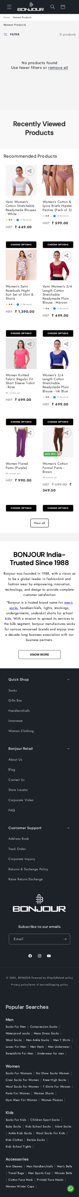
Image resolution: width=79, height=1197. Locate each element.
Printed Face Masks (50, 1180)
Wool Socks (14, 1040)
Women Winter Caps (20, 1186)
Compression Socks (44, 1027)
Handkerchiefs (19, 710)
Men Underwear (59, 1047)
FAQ (11, 810)
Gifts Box (15, 700)
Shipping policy (58, 985)
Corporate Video (20, 800)
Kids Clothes (14, 1140)
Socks (12, 690)
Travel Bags (16, 1173)
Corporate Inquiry (21, 859)
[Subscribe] (65, 939)
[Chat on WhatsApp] (70, 1188)
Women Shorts (44, 1093)
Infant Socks (63, 1126)
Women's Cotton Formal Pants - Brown (55, 467)
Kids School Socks (38, 1126)
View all (39, 523)
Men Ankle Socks (37, 1040)
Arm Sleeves (14, 1166)
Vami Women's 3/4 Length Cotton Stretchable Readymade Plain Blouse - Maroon (57, 294)
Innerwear (15, 720)
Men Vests (37, 1047)
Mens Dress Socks (46, 1033)
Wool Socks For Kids (50, 1133)
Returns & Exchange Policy (28, 869)
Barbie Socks (36, 1140)
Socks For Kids (16, 1120)
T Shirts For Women (56, 1086)
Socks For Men (16, 1027)
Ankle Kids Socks (20, 1133)
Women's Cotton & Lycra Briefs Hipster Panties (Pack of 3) (57, 205)
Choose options (21, 244)
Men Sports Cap (39, 1173)
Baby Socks (13, 1126)
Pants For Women (18, 1093)
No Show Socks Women (52, 1073)
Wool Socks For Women (22, 1086)
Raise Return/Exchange (25, 879)
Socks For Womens (19, 1073)
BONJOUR (24, 978)
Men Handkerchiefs (40, 1166)
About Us (15, 759)
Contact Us (16, 780)
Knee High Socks (54, 1080)
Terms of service (38, 985)
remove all (58, 67)
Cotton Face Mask (20, 1180)
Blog (11, 769)
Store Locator (18, 790)
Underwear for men (50, 1053)
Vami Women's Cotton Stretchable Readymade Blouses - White (21, 207)
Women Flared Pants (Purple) (17, 465)
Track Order (17, 849)
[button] (9, 7)
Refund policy (64, 978)
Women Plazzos (52, 1100)
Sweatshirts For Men (19, 1053)
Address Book (18, 838)
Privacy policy (19, 985)
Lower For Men (16, 1047)
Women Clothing (21, 731)
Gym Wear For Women (21, 1100)
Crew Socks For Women (22, 1080)
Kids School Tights (18, 1146)
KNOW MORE (39, 654)
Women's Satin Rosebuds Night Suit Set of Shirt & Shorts (20, 292)
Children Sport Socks (45, 1120)
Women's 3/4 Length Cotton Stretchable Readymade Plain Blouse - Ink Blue (56, 383)
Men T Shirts (61, 1040)
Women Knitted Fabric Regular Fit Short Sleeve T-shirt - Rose (20, 381)
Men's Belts (64, 1166)
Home (7, 17)
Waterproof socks (18, 1033)
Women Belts (63, 1173)
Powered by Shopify (43, 978)
